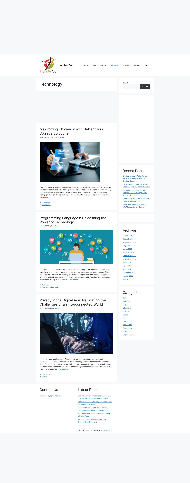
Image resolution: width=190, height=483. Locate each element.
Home (86, 65)
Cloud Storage (46, 205)
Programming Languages (50, 287)
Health (146, 65)
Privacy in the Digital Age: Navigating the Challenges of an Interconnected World (73, 302)
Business (103, 65)
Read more (44, 197)
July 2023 (127, 279)
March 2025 (127, 249)
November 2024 (129, 259)
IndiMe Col (66, 65)
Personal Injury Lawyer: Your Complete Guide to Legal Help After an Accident (135, 192)
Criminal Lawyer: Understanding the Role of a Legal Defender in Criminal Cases (135, 178)
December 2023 (129, 273)
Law (124, 321)
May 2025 (127, 246)
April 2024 (127, 269)
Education (127, 308)
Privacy (44, 376)
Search (125, 83)
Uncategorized (128, 335)
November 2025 (129, 242)
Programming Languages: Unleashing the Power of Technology (73, 220)
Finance (137, 65)
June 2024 (127, 262)
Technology (114, 65)
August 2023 (128, 276)
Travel (94, 65)
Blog (124, 298)
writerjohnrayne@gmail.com (51, 396)
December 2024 (129, 256)
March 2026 (127, 236)
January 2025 (128, 252)
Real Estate (126, 65)
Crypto (125, 305)
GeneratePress (106, 430)
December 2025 (129, 239)
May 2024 (127, 266)
